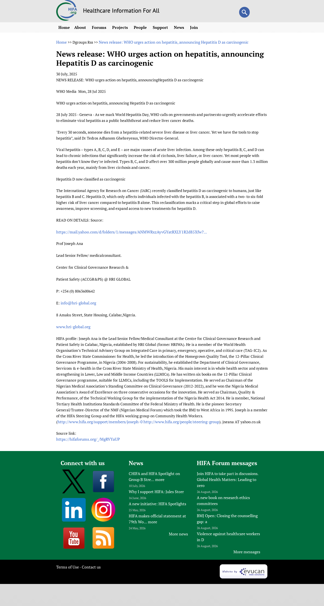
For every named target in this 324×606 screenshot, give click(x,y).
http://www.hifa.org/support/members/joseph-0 (100, 421)
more (159, 479)
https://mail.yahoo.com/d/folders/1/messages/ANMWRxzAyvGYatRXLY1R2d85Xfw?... (131, 232)
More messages (246, 551)
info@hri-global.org (78, 303)
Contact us (91, 567)
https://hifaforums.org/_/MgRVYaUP (88, 439)
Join (194, 27)
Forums (99, 27)
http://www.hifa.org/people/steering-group (181, 421)
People (141, 27)
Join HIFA (205, 473)
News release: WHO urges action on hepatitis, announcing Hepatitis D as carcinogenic (173, 42)
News (179, 27)
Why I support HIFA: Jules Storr (156, 491)
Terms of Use (67, 567)
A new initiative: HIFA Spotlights (157, 503)
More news (178, 534)
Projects (120, 27)
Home (64, 27)
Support (161, 27)
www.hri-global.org (73, 326)
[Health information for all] (121, 11)
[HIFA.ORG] (66, 19)
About (80, 27)
